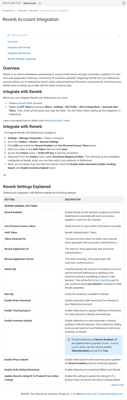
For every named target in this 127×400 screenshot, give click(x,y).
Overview (13, 41)
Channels (22, 10)
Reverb (33, 10)
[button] (39, 3)
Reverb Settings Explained (22, 58)
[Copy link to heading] (21, 68)
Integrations (8, 10)
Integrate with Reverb (19, 47)
